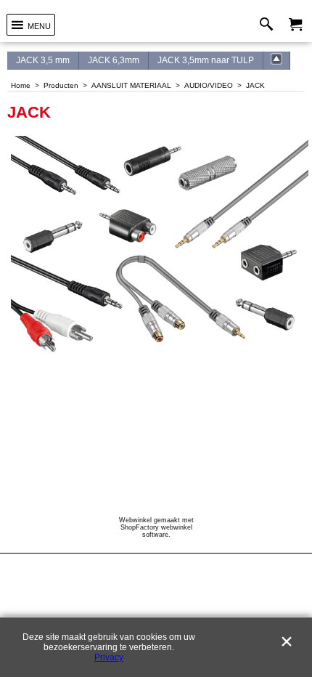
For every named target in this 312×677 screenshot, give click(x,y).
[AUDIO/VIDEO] (276, 61)
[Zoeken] (269, 25)
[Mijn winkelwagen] (295, 25)
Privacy (108, 657)
